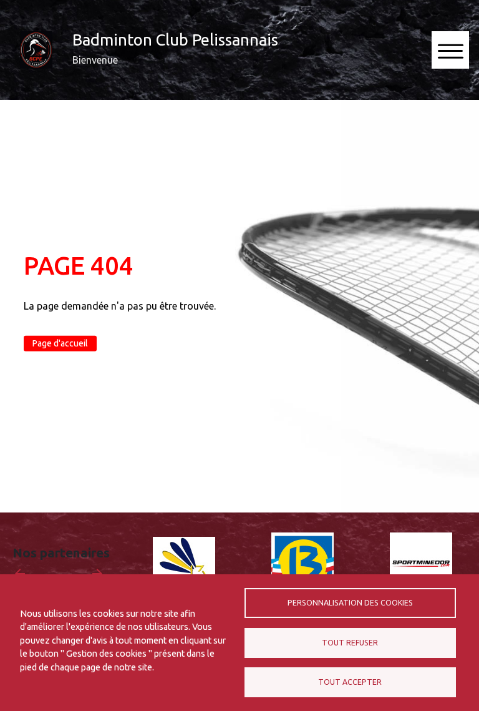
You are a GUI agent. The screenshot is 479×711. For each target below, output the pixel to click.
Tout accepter (350, 682)
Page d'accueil (60, 343)
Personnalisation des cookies (350, 603)
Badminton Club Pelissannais (175, 40)
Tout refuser (350, 643)
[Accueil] (36, 50)
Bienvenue (95, 60)
